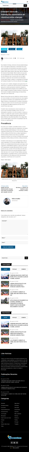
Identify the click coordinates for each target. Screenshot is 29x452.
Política (16, 420)
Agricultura (17, 403)
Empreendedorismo (5, 409)
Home (3, 19)
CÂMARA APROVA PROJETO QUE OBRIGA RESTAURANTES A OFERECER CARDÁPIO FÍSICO (18, 285)
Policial (2, 420)
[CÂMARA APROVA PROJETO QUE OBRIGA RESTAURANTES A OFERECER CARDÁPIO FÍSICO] (5, 284)
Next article (24, 186)
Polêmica (17, 417)
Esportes (17, 411)
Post (2, 422)
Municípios (12, 49)
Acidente (3, 403)
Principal (4, 51)
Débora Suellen (16, 198)
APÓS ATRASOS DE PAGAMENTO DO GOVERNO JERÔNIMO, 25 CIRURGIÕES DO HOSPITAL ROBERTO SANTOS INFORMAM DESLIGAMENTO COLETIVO (19, 303)
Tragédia (16, 424)
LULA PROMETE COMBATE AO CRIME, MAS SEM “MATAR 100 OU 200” (18, 293)
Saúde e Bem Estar (5, 424)
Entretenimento (4, 411)
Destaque (7, 19)
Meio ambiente (18, 413)
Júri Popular (3, 413)
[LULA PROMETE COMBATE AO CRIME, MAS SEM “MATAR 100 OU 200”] (5, 292)
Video (2, 426)
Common (23, 269)
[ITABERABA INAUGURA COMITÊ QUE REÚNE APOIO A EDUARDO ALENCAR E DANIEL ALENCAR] (5, 276)
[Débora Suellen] (15, 58)
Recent (5, 269)
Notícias (19, 49)
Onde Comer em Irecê (6, 417)
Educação (17, 407)
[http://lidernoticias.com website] (13, 58)
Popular (14, 269)
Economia (3, 407)
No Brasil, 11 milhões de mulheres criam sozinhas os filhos (22, 189)
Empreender (17, 409)
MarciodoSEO (16, 447)
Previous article (5, 186)
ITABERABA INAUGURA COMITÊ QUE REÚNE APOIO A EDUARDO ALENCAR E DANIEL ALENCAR (19, 277)
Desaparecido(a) (4, 405)
